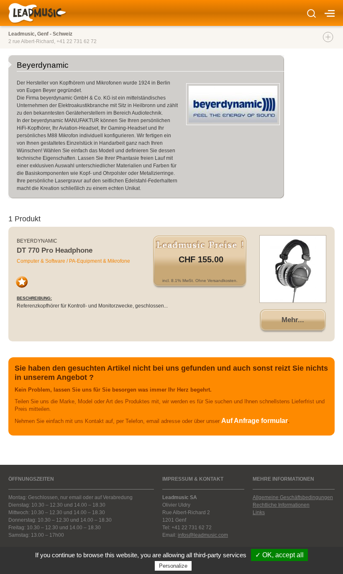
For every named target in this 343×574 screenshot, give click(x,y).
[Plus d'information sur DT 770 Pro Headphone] (293, 269)
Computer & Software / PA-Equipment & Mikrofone (73, 261)
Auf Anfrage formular (254, 420)
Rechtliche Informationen (281, 505)
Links (259, 512)
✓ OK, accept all (279, 555)
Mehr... (293, 320)
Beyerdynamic (37, 241)
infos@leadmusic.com (203, 535)
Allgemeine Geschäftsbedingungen (293, 497)
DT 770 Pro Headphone (54, 250)
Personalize (173, 566)
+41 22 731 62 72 (76, 41)
